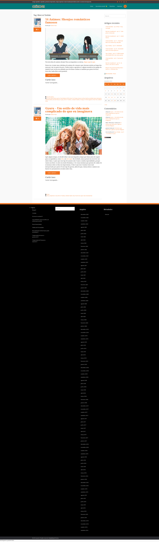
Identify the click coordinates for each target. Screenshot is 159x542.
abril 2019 (83, 355)
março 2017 (83, 434)
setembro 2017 (84, 415)
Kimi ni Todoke (67, 99)
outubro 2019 (84, 335)
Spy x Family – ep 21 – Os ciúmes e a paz (115, 132)
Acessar (107, 214)
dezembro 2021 (85, 252)
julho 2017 (83, 422)
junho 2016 (83, 463)
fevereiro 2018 (84, 399)
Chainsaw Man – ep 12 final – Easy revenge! (114, 27)
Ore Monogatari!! (88, 99)
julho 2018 (83, 383)
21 (114, 97)
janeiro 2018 (84, 402)
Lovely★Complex (76, 99)
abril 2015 (83, 508)
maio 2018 (83, 390)
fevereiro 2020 (84, 323)
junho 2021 (83, 272)
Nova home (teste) (36, 224)
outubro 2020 (84, 297)
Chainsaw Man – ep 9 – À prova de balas (114, 58)
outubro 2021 (84, 259)
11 (38, 118)
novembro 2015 (85, 485)
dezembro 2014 (85, 520)
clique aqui (87, 62)
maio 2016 (83, 466)
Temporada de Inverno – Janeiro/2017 (38, 236)
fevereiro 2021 (84, 284)
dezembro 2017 (85, 406)
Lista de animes (50, 97)
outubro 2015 (84, 489)
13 (111, 94)
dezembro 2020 (85, 291)
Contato (34, 213)
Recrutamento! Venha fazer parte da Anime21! (40, 231)
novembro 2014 (85, 524)
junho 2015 (83, 501)
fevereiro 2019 (84, 361)
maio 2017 (83, 428)
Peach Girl (95, 99)
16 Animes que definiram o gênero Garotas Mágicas (113, 124)
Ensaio (48, 194)
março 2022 (83, 243)
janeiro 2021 (84, 288)
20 (111, 97)
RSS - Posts (113, 73)
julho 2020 (83, 307)
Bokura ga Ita (56, 98)
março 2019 (83, 358)
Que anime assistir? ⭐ (101, 6)
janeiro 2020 (84, 326)
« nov (105, 104)
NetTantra (56, 538)
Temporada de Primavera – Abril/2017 (39, 240)
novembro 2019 (85, 332)
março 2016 (83, 473)
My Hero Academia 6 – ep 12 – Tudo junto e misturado (114, 32)
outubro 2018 (84, 374)
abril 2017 (83, 431)
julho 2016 (83, 460)
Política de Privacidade (38, 227)
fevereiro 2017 (84, 437)
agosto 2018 (84, 380)
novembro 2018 (85, 371)
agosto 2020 (84, 304)
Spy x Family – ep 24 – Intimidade (114, 45)
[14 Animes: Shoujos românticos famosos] (73, 44)
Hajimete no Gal (53, 195)
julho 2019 (83, 345)
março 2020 (83, 319)
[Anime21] (38, 6)
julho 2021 (83, 268)
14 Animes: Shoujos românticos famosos (67, 21)
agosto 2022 (84, 227)
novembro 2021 (85, 256)
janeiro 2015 (84, 517)
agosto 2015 (84, 495)
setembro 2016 (84, 453)
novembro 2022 (85, 217)
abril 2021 (83, 278)
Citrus (48, 195)
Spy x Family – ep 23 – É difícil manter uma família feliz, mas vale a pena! (115, 54)
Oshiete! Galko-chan (70, 195)
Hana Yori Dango (74, 98)
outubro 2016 (84, 450)
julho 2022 (83, 230)
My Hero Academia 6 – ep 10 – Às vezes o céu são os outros (114, 63)
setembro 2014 (84, 530)
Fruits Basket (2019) (64, 98)
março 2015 (83, 511)
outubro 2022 (84, 221)
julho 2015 (83, 498)
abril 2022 (83, 240)
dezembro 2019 (85, 329)
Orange (82, 99)
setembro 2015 (84, 492)
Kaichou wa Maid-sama (90, 98)
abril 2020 (83, 316)
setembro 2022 (84, 224)
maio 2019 (83, 351)
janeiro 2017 (84, 441)
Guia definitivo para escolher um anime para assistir (40, 220)
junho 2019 (83, 348)
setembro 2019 (84, 339)
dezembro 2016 (85, 444)
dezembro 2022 (85, 214)
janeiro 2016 (84, 479)
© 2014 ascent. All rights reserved (40, 538)
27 (111, 100)
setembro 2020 (84, 300)
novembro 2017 (85, 409)
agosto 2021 (84, 265)
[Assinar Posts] (107, 73)
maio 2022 (83, 236)
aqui (93, 62)
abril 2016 (83, 469)
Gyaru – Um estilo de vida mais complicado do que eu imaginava (68, 110)
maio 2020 (83, 313)
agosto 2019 (84, 342)
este (62, 159)
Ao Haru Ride (50, 98)
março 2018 (83, 396)
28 (114, 100)
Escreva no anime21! (37, 216)
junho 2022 (83, 233)
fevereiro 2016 (84, 476)
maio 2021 (83, 275)
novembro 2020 (85, 294)
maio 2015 (83, 505)
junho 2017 (83, 425)
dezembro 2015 (85, 482)
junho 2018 (83, 386)
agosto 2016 (84, 457)
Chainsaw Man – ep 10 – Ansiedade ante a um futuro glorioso (114, 49)
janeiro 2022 (84, 249)
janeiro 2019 (84, 364)
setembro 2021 (84, 262)
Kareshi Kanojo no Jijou (58, 99)
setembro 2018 (84, 377)
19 (108, 97)
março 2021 (83, 281)
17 (123, 94)
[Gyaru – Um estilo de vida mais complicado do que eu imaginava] (73, 136)
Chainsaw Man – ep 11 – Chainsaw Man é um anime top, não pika (114, 41)
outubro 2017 (84, 412)
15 (117, 94)
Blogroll (34, 210)
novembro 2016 (85, 447)
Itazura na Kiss (81, 98)
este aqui (69, 159)
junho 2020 (83, 310)
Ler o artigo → (52, 75)
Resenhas (112, 6)
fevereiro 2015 (84, 514)
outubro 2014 (84, 527)
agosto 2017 (84, 418)
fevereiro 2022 (84, 246)
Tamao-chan (37, 26)
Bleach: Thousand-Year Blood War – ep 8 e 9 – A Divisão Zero (115, 68)
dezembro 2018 (85, 367)
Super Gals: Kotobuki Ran (86, 195)
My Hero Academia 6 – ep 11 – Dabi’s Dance (115, 36)
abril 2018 (83, 393)
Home (91, 6)
